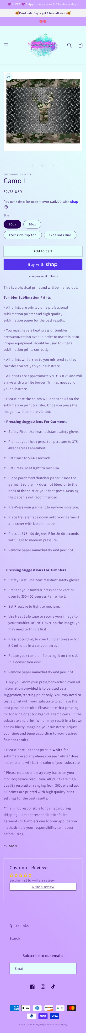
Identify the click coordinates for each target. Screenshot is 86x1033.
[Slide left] (32, 165)
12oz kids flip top (23, 235)
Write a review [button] (43, 886)
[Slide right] (53, 165)
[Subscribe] (71, 968)
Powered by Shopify (57, 1024)
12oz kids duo (60, 235)
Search (15, 938)
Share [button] (13, 846)
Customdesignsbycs (36, 1024)
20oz (12, 224)
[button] (6, 45)
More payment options (43, 276)
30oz (32, 224)
